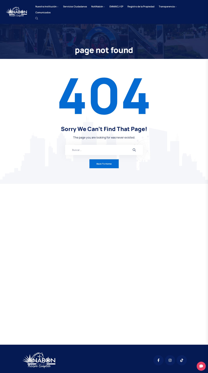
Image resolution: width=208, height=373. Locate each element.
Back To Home (104, 163)
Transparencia (167, 6)
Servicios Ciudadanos (75, 6)
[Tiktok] (182, 360)
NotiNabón (97, 6)
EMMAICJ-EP (116, 6)
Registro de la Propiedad (140, 6)
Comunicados (43, 12)
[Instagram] (170, 360)
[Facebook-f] (158, 360)
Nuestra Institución (46, 6)
